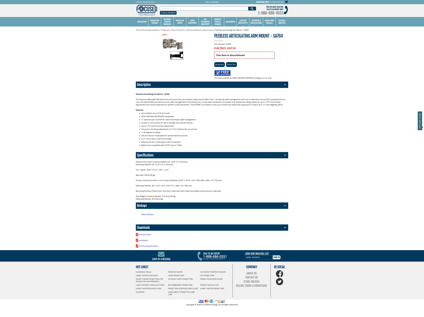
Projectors (142, 22)
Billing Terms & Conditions (251, 285)
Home (138, 30)
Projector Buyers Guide (211, 279)
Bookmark (219, 64)
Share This (231, 64)
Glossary (140, 292)
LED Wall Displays (281, 21)
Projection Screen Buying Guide (183, 288)
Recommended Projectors (180, 285)
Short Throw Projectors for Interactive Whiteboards (149, 280)
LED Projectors (207, 275)
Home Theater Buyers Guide (149, 288)
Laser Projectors (176, 275)
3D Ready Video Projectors (180, 279)
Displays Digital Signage (217, 21)
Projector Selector (209, 285)
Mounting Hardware (150, 30)
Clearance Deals (143, 272)
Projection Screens (154, 21)
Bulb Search (169, 13)
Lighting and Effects (243, 21)
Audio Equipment (192, 21)
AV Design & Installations (256, 21)
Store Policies (252, 281)
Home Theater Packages (147, 275)
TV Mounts (165, 30)
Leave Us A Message (161, 259)
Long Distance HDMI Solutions (150, 285)
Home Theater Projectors (212, 288)
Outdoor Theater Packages (167, 21)
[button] (420, 121)
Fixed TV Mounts (178, 30)
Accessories (230, 22)
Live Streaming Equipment (205, 21)
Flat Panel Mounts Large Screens (200, 30)
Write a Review (218, 41)
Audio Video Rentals (269, 21)
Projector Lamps (180, 21)
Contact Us (251, 277)
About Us (252, 273)
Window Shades (175, 272)
